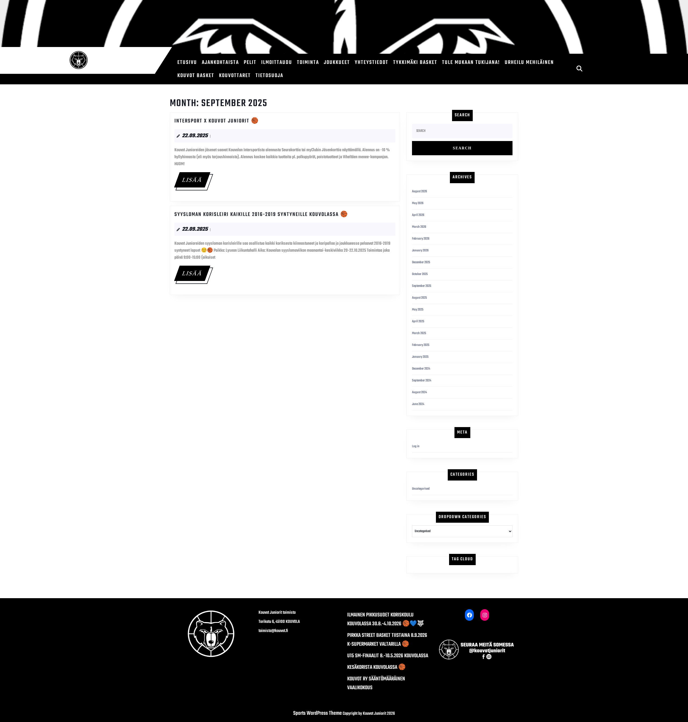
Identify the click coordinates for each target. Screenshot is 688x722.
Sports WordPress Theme (317, 713)
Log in (416, 446)
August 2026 (419, 191)
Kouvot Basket (195, 75)
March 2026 (419, 227)
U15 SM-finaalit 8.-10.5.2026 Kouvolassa (387, 656)
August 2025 (419, 298)
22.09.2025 (195, 136)
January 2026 (420, 250)
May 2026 (418, 203)
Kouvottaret (235, 75)
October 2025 (420, 274)
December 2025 (421, 262)
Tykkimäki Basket (415, 62)
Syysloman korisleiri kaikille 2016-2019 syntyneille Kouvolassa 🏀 (261, 214)
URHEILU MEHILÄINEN (529, 62)
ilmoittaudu (276, 62)
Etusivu (187, 62)
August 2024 (419, 392)
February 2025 (420, 345)
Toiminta (308, 62)
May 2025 (418, 309)
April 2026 (418, 215)
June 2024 (418, 404)
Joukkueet (337, 62)
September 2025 (421, 286)
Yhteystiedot (371, 62)
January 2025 (420, 357)
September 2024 (421, 380)
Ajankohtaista (220, 62)
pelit (250, 62)
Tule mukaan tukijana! (471, 62)
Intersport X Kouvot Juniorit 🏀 (216, 121)
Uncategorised (421, 489)
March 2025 (419, 333)
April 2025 (418, 321)
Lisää (195, 179)
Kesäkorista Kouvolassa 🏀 (376, 667)
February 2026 (420, 238)
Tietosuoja (269, 75)
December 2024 (421, 368)
